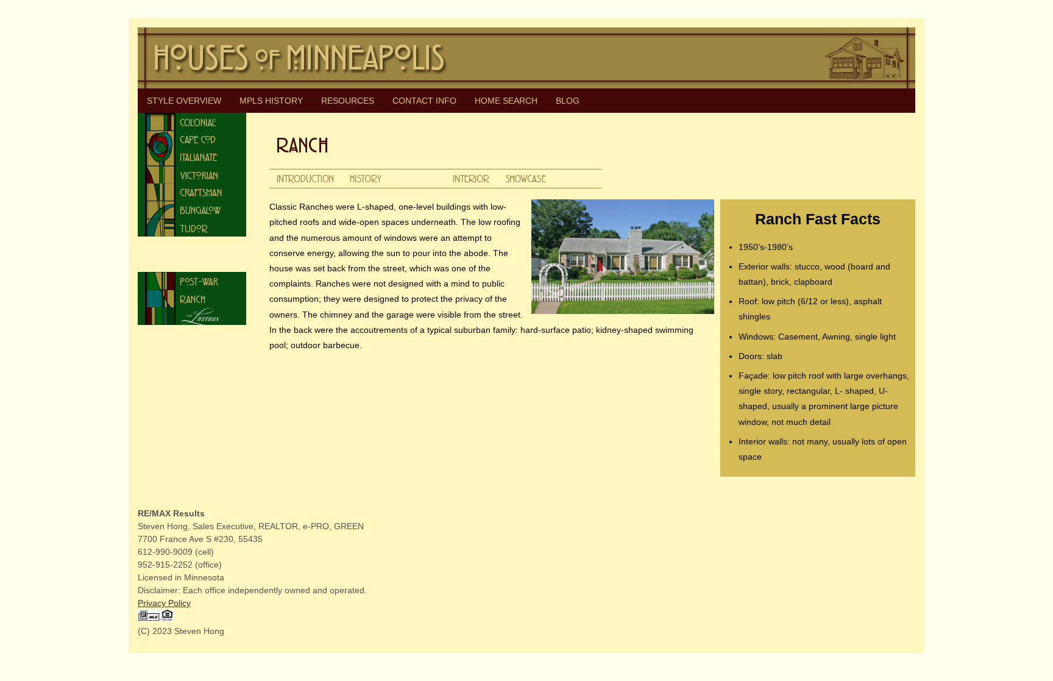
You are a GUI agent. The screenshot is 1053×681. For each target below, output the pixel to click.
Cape (192, 139)
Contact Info (424, 100)
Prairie (192, 263)
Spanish (192, 245)
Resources (347, 100)
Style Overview (184, 100)
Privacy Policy (164, 603)
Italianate (192, 157)
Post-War (192, 281)
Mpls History (271, 100)
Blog (568, 100)
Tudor (192, 228)
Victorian (192, 175)
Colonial (192, 121)
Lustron (192, 316)
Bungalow (192, 210)
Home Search (506, 100)
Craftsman (192, 192)
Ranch (192, 298)
